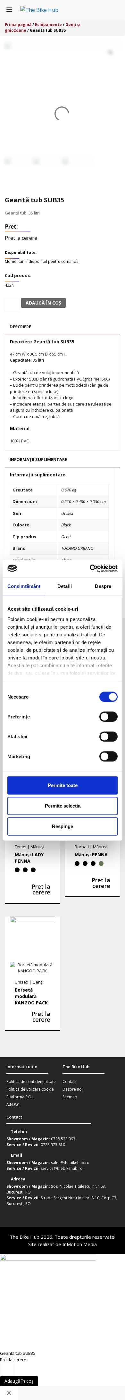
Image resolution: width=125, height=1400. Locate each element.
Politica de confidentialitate (31, 1081)
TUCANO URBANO (77, 548)
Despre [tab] (103, 586)
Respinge (62, 826)
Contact (70, 1081)
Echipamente (48, 24)
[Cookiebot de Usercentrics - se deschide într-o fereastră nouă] (90, 568)
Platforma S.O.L (20, 1097)
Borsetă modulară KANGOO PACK (31, 996)
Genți (66, 537)
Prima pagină (18, 24)
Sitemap (70, 1097)
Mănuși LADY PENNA (29, 857)
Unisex (67, 513)
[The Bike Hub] (39, 9)
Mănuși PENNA (91, 854)
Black (66, 525)
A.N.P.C (13, 1104)
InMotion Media (80, 1244)
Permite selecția (62, 806)
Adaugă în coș (19, 1381)
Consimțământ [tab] (23, 586)
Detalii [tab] (64, 586)
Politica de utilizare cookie (30, 1089)
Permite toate (63, 785)
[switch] (108, 717)
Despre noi (73, 1089)
